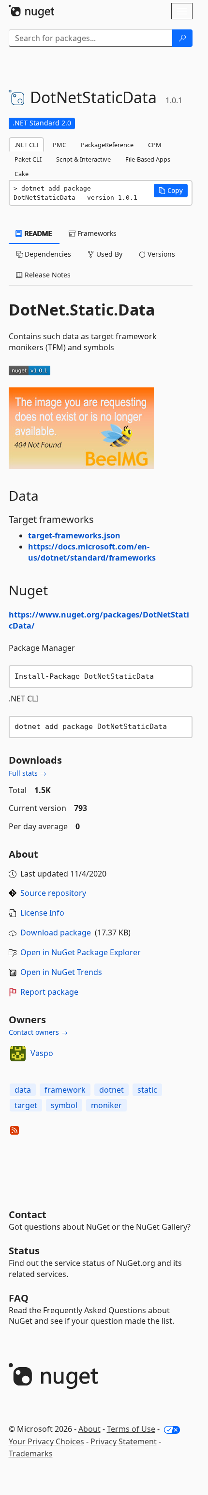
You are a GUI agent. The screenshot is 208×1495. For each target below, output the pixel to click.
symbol (64, 1105)
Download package (55, 932)
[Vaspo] (18, 1053)
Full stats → (27, 773)
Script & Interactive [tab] (83, 159)
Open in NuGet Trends (61, 972)
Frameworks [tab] (96, 233)
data (23, 1089)
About (89, 1429)
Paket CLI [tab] (28, 159)
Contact (27, 1214)
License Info (42, 912)
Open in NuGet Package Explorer (80, 952)
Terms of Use (131, 1429)
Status (24, 1250)
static (147, 1089)
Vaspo (41, 1053)
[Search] (182, 38)
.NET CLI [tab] (26, 144)
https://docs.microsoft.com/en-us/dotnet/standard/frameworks (92, 552)
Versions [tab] (160, 254)
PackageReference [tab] (107, 144)
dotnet (111, 1089)
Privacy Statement (123, 1441)
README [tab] (37, 233)
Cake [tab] (22, 173)
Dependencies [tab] (47, 254)
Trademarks (31, 1453)
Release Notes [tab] (47, 274)
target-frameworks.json (74, 535)
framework (65, 1089)
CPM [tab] (155, 144)
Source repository (53, 893)
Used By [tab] (108, 254)
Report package (49, 992)
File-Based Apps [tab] (147, 159)
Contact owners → (38, 1032)
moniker (106, 1105)
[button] (171, 190)
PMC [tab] (59, 144)
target (26, 1105)
